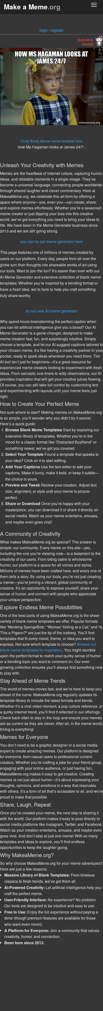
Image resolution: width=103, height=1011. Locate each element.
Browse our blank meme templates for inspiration (48, 647)
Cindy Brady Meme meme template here (51, 140)
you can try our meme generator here (51, 241)
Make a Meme (32, 7)
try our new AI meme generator (52, 311)
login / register (51, 30)
